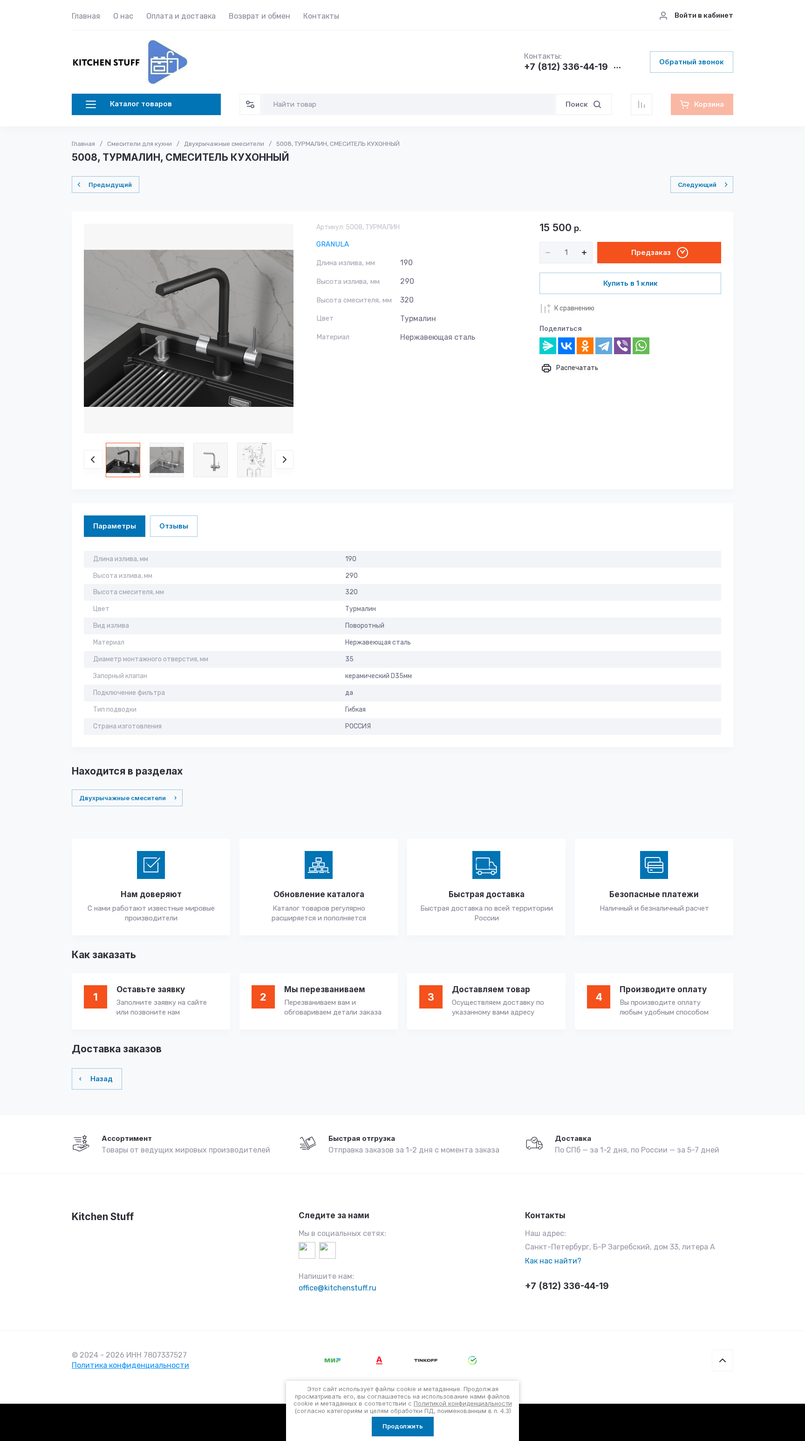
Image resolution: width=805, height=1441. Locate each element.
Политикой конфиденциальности (463, 1403)
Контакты (321, 16)
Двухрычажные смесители (224, 143)
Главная (86, 16)
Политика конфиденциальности (130, 1365)
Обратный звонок (691, 61)
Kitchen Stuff (103, 1216)
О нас (123, 16)
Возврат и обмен (259, 16)
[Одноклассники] (585, 345)
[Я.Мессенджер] (547, 345)
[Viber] (622, 345)
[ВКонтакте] (566, 345)
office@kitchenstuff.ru (337, 1287)
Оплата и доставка (181, 16)
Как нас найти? (553, 1260)
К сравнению (574, 308)
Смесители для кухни (139, 143)
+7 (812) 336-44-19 (566, 67)
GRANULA (332, 244)
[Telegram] (603, 345)
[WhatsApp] (641, 345)
